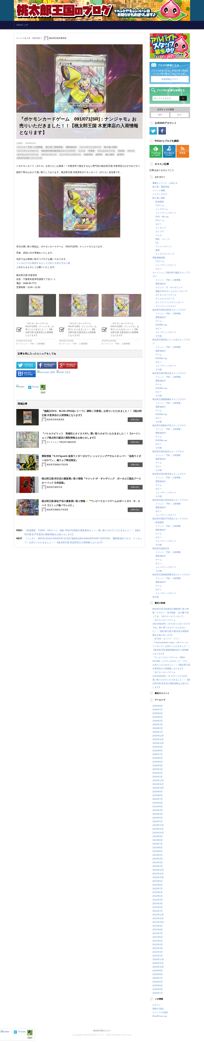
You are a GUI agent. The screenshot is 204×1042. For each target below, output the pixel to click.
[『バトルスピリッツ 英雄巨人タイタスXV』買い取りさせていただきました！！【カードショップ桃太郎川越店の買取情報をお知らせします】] (27, 446)
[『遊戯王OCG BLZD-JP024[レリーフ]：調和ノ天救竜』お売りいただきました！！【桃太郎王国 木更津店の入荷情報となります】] (27, 424)
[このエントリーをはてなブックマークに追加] (29, 386)
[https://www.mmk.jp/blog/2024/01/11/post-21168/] (26, 375)
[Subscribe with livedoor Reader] (169, 156)
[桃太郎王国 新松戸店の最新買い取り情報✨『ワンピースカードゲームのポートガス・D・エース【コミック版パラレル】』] (27, 514)
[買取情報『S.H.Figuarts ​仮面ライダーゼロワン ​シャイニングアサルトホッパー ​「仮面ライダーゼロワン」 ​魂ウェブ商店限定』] (27, 469)
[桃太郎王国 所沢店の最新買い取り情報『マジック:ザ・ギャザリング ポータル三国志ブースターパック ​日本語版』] (27, 491)
